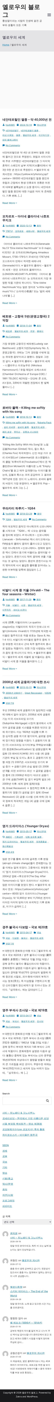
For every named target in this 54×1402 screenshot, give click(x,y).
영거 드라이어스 (10, 841)
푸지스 (17, 432)
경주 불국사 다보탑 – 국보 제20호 (25, 927)
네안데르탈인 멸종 (29, 130)
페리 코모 (7, 432)
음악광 (13, 1233)
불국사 (24, 938)
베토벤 (9, 331)
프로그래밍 (8, 1200)
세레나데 (30, 231)
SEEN (5, 1145)
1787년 (9, 231)
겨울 (8, 605)
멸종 (18, 135)
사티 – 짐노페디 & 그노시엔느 (18, 1112)
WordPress (32, 1396)
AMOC (9, 837)
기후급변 (19, 837)
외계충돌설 (41, 841)
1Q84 (8, 519)
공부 (4, 1156)
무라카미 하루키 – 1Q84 (18, 508)
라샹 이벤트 (8, 135)
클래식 (40, 331)
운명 (32, 331)
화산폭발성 (7, 846)
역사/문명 (41, 125)
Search (6, 1093)
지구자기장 (44, 135)
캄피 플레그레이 (10, 140)
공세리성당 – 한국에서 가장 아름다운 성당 (25, 1118)
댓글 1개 (10, 943)
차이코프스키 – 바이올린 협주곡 (20, 1134)
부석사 (15, 1021)
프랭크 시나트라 (30, 432)
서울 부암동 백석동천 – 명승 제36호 (22, 1123)
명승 (4, 1172)
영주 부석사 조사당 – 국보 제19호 (25, 1010)
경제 (4, 1150)
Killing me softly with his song (20, 422)
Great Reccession (33, 693)
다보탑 (15, 938)
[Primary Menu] (49, 15)
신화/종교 (7, 1178)
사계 (23, 605)
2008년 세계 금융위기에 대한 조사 (26, 682)
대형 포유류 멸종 (34, 837)
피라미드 (7, 1206)
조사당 (40, 1021)
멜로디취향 (16, 1286)
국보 (39, 932)
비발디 (15, 605)
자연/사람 (7, 1194)
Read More (8, 202)
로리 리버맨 (9, 427)
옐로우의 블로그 (30, 1392)
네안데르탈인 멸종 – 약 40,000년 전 (27, 119)
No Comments (13, 145)
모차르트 (19, 231)
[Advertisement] (27, 80)
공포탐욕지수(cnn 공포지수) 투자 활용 (23, 1129)
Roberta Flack (44, 422)
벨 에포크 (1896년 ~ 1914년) (26, 1322)
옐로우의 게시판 (31, 1260)
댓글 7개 (10, 703)
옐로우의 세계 (29, 135)
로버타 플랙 (23, 427)
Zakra (19, 1396)
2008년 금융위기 (14, 693)
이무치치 (6, 610)
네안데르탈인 (12, 130)
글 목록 (6, 1216)
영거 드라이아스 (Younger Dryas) (25, 826)
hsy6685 (10, 125)
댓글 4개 (10, 852)
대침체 (48, 693)
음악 (39, 225)
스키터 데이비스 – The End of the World (29, 1293)
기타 (4, 1167)
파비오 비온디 (20, 610)
